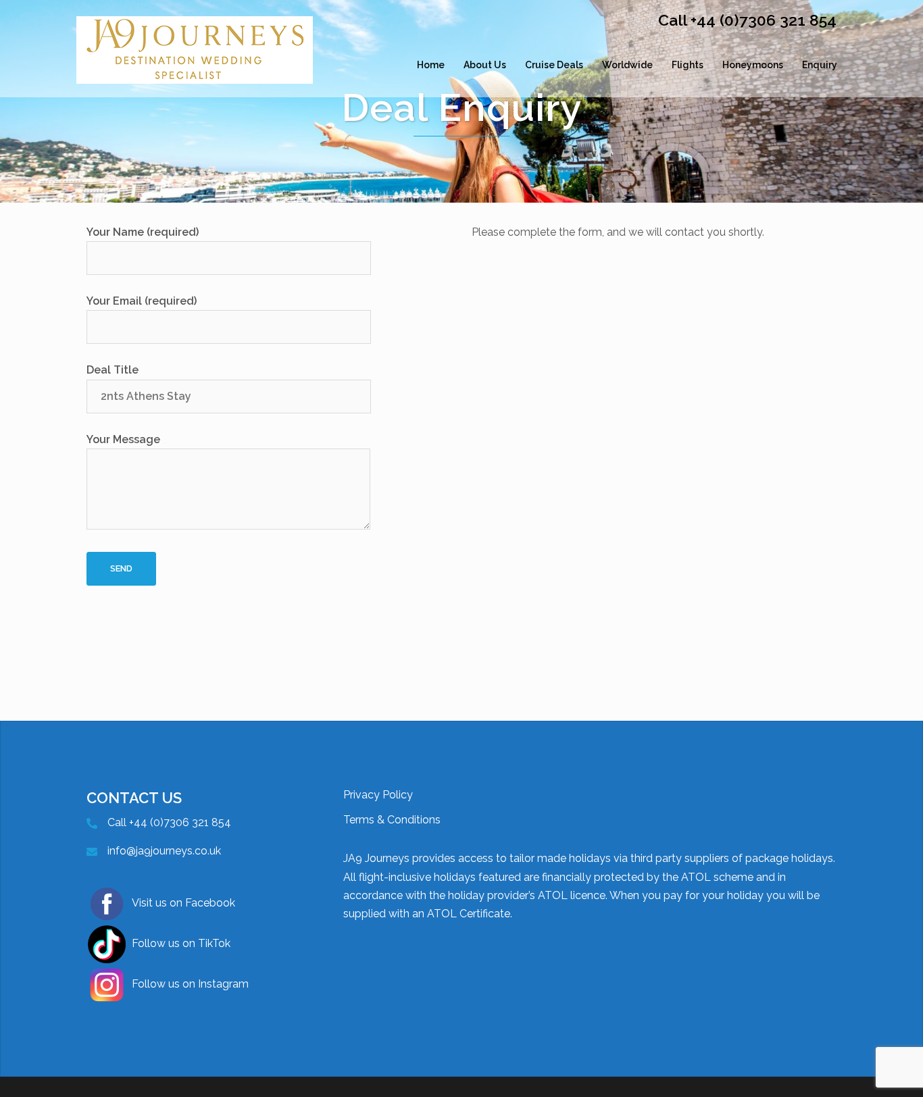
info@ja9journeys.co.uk (164, 850)
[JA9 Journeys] (194, 64)
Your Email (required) (141, 301)
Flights (687, 64)
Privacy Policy (378, 794)
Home (431, 64)
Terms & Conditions (392, 819)
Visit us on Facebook (183, 902)
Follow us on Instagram (190, 983)
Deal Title (112, 369)
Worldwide (627, 64)
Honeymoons (752, 64)
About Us (485, 64)
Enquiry (819, 64)
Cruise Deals (554, 64)
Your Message (123, 439)
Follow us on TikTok (181, 943)
